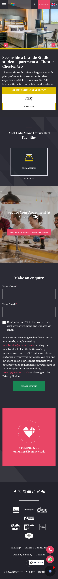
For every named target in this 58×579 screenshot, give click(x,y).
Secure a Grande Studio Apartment (29, 232)
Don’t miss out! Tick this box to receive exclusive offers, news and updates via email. (29, 325)
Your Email (9, 304)
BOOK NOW (29, 106)
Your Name (9, 286)
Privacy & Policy (22, 554)
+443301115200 (29, 448)
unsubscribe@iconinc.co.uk (18, 345)
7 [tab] (34, 179)
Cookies (40, 554)
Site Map (16, 547)
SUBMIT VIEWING (29, 386)
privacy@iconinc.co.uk (15, 372)
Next (53, 45)
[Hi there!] (50, 571)
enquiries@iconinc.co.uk (29, 451)
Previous (6, 45)
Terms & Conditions (35, 547)
